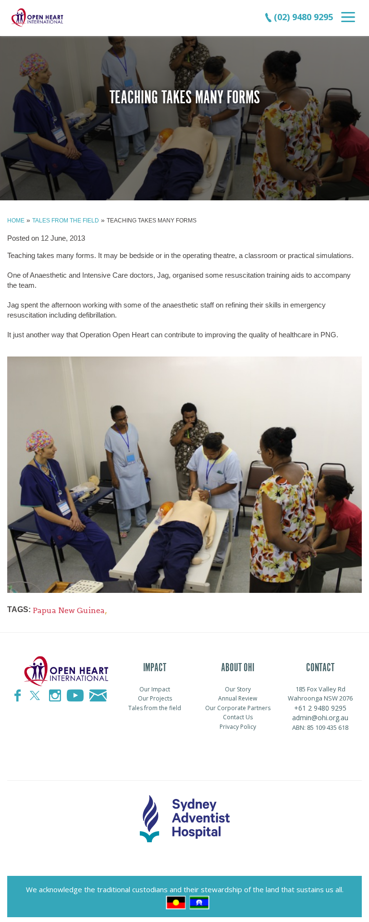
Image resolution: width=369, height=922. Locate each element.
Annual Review (237, 698)
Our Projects (155, 698)
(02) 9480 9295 (302, 17)
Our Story (238, 689)
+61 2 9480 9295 (320, 708)
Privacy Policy (238, 727)
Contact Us (238, 717)
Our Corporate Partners (238, 708)
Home (16, 220)
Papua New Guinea (69, 610)
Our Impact (154, 689)
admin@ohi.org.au (320, 717)
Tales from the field (65, 220)
